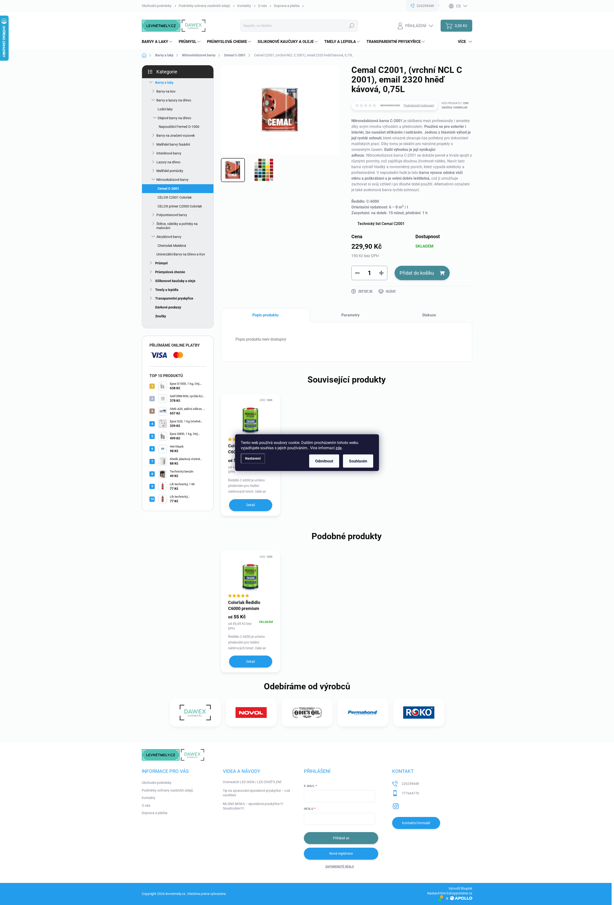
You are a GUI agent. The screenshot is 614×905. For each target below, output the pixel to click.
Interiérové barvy (168, 153)
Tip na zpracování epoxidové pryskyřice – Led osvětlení (256, 793)
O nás (262, 6)
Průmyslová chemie (170, 272)
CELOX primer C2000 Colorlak (180, 206)
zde (339, 447)
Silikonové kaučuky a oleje (175, 281)
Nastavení (253, 458)
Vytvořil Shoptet (460, 888)
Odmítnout (324, 461)
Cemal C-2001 (168, 188)
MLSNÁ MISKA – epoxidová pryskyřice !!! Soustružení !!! (253, 806)
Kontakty (244, 6)
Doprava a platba (287, 6)
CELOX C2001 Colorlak (175, 197)
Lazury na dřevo (168, 162)
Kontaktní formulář (416, 823)
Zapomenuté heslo (339, 866)
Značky (160, 316)
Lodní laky (165, 109)
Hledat (352, 26)
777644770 (410, 793)
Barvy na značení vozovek (175, 135)
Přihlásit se (341, 838)
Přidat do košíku (417, 273)
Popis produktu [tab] (265, 315)
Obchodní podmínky (156, 6)
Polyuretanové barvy (171, 215)
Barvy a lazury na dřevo (173, 100)
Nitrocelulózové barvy (172, 180)
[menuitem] (157, 42)
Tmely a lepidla (166, 290)
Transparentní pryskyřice (174, 298)
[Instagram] (395, 805)
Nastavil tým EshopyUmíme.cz (449, 893)
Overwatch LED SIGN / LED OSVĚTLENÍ (252, 782)
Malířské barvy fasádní (173, 144)
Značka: (454, 107)
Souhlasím (358, 461)
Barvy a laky (164, 82)
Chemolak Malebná (172, 246)
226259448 (410, 784)
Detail (250, 505)
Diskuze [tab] (429, 315)
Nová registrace (341, 853)
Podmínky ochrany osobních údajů (204, 6)
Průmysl (161, 263)
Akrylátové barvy (168, 237)
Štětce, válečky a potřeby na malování (177, 226)
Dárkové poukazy (168, 307)
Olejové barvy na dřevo (174, 118)
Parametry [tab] (350, 315)
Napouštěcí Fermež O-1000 (179, 127)
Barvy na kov (166, 91)
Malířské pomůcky (169, 171)
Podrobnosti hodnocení (419, 105)
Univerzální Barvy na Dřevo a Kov (180, 254)
